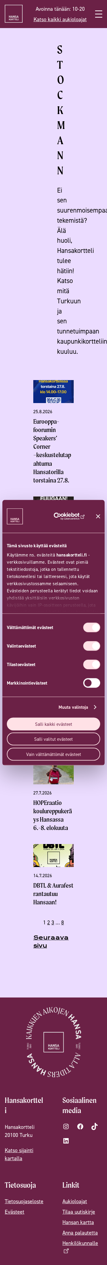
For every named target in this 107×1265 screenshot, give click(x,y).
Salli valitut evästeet (53, 739)
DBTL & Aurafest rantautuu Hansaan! (53, 894)
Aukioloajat (74, 1201)
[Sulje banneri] (98, 516)
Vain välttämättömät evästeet (53, 754)
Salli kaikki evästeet (53, 724)
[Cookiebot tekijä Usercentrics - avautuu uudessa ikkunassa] (67, 516)
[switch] (91, 646)
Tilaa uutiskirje (78, 1212)
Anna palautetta (80, 1232)
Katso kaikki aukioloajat (60, 19)
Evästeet (14, 1212)
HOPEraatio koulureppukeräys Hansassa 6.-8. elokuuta (52, 815)
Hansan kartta (78, 1222)
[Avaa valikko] (98, 14)
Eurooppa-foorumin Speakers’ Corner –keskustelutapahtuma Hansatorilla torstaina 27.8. (52, 451)
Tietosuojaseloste (24, 1201)
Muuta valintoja (73, 707)
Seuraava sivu (51, 941)
